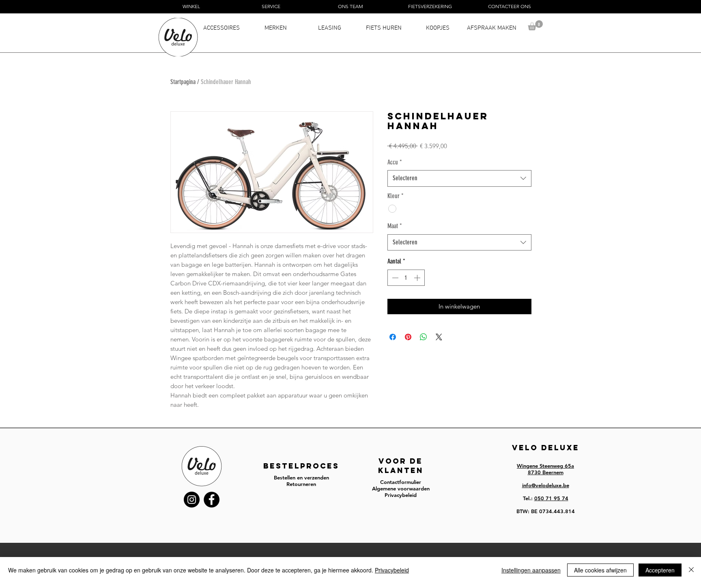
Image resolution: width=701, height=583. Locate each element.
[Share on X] (439, 337)
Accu (394, 162)
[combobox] (459, 178)
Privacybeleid (392, 570)
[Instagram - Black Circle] (192, 499)
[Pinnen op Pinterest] (408, 337)
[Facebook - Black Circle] (211, 499)
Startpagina (183, 82)
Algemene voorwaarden (401, 488)
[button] (535, 25)
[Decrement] (394, 277)
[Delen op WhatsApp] (423, 337)
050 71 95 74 (551, 498)
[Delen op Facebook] (393, 337)
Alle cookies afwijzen (600, 570)
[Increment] (418, 277)
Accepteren (660, 570)
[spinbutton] (406, 277)
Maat (394, 226)
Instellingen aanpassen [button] (531, 570)
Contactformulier (400, 482)
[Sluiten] (691, 570)
